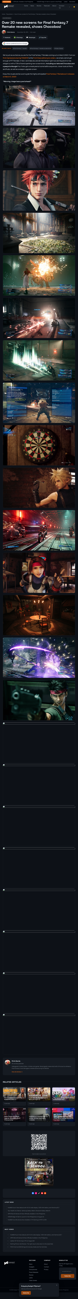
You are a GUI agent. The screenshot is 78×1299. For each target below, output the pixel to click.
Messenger (30, 37)
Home (26, 6)
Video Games (33, 1280)
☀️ (74, 7)
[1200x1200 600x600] (39, 1186)
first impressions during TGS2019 (15, 58)
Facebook (6, 37)
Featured (47, 6)
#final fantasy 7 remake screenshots (40, 48)
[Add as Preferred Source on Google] (15, 43)
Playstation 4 (9, 14)
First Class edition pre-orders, (44, 58)
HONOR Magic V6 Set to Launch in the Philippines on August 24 (26, 1217)
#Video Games (58, 48)
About (54, 6)
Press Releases (33, 1272)
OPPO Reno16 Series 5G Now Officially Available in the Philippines (26, 1214)
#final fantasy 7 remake (20, 48)
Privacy (46, 1269)
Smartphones (33, 1269)
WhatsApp (18, 37)
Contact (46, 1267)
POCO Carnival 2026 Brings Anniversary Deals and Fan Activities (28, 1247)
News (32, 6)
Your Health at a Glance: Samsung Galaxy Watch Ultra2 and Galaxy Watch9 (29, 1211)
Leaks (31, 1278)
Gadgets (31, 1267)
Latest (65, 1)
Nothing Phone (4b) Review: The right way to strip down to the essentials (31, 1244)
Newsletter (72, 1)
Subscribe (26, 1293)
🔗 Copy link (42, 37)
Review (39, 6)
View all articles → (17, 1072)
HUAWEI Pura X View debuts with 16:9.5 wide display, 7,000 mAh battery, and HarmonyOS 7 (33, 1207)
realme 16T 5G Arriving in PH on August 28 (22, 1241)
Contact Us (61, 7)
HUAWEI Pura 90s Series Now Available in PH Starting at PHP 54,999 (45, 1)
